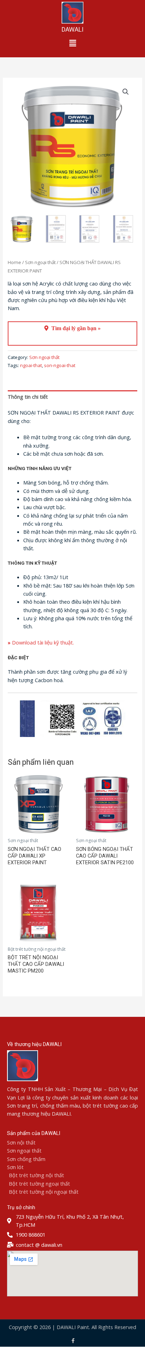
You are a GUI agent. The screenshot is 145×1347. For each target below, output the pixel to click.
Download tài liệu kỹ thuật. (41, 642)
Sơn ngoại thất (40, 262)
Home (14, 262)
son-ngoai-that (59, 365)
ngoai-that (31, 365)
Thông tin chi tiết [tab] (28, 396)
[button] (72, 43)
